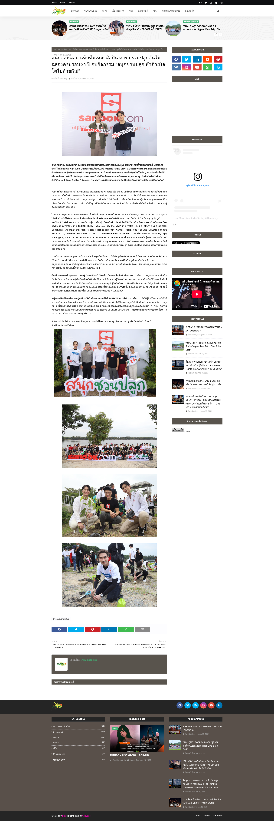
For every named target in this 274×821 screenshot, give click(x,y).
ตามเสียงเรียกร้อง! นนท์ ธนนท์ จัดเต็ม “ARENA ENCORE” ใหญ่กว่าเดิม (88, 27)
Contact (71, 3)
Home (54, 3)
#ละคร (79, 742)
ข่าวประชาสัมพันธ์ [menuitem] (171, 11)
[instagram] (211, 3)
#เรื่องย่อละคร (79, 754)
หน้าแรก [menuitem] (75, 11)
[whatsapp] (207, 67)
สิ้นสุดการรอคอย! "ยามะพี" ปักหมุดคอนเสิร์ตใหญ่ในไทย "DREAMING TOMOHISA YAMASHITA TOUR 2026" (204, 365)
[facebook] (200, 3)
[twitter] (206, 3)
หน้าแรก (57, 49)
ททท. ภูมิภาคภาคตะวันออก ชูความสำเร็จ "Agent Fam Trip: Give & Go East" (202, 27)
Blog (64, 816)
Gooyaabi (86, 816)
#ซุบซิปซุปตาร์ (79, 759)
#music (79, 737)
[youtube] (197, 67)
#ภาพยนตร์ (79, 732)
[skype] (221, 3)
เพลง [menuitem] (155, 11)
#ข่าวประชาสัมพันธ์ (70, 49)
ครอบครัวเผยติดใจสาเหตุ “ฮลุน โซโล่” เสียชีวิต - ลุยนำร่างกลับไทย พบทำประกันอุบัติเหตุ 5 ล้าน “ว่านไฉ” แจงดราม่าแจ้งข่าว (203, 402)
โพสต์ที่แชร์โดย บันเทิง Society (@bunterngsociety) (199, 218)
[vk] (176, 67)
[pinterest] (216, 3)
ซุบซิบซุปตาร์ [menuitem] (90, 11)
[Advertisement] (197, 111)
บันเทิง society (60, 78)
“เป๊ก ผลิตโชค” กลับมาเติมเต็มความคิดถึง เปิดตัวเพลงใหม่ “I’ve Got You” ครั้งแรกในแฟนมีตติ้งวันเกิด (201, 765)
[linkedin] (197, 59)
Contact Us (217, 816)
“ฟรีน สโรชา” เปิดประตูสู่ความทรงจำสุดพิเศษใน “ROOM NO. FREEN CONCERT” (145, 27)
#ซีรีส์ (79, 748)
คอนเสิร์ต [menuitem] (189, 11)
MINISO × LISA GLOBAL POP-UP (129, 755)
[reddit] (207, 59)
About (62, 3)
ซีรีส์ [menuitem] (131, 11)
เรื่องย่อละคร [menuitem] (118, 11)
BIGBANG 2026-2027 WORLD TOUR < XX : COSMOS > (204, 329)
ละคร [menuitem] (104, 11)
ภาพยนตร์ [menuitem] (143, 11)
